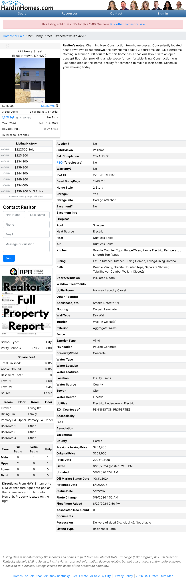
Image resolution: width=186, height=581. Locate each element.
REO (59, 162)
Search (23, 13)
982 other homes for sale (127, 24)
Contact (116, 13)
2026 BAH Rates (147, 576)
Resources (70, 13)
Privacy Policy (123, 576)
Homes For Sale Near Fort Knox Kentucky (41, 576)
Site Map (167, 576)
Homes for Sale (13, 36)
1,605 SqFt (8, 117)
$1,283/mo (48, 106)
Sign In (162, 13)
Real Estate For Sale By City (91, 576)
